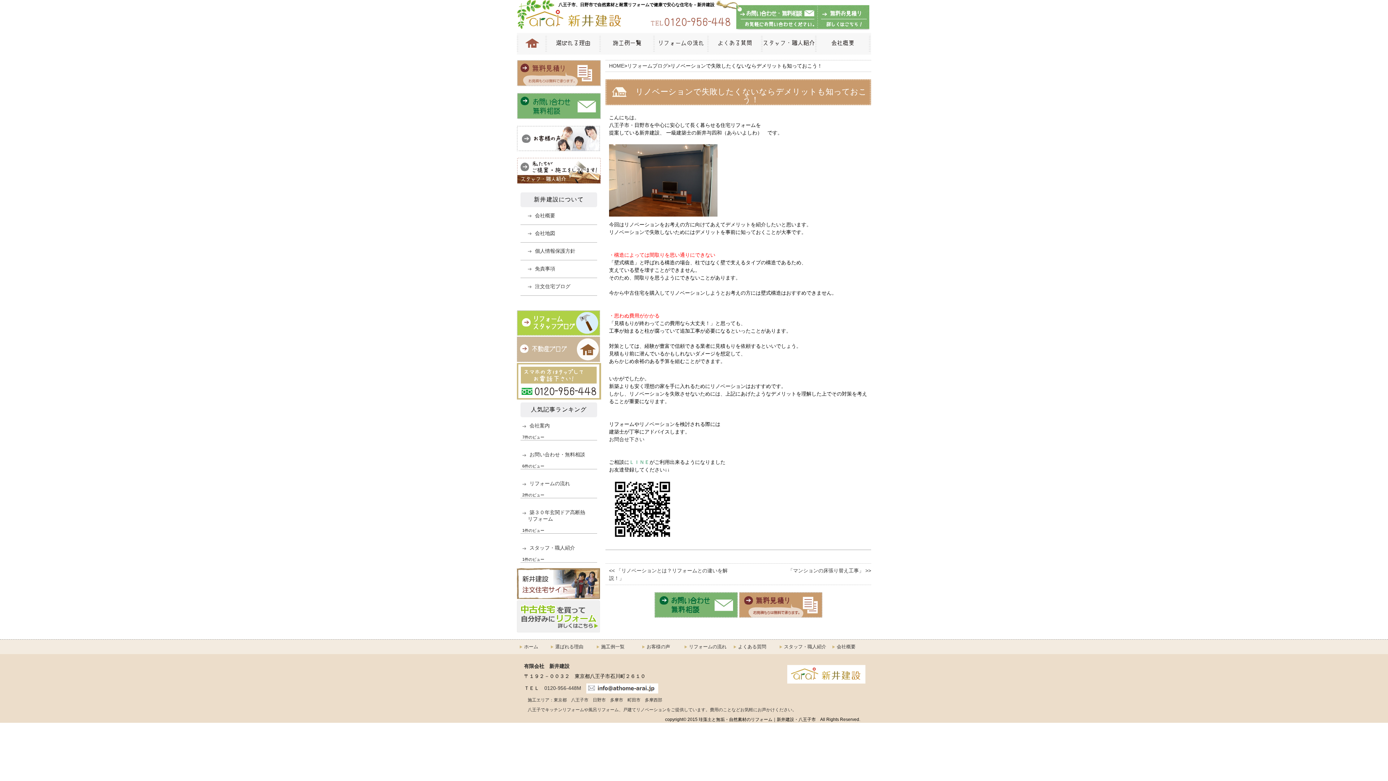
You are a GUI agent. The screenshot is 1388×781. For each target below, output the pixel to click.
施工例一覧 (626, 44)
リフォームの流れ (680, 44)
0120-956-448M (562, 688)
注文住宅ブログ (552, 286)
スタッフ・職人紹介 (788, 44)
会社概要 (843, 44)
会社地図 (545, 233)
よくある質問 (734, 44)
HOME (531, 44)
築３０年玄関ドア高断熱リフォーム (556, 515)
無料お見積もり (842, 18)
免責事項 (545, 269)
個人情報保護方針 (555, 251)
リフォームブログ (647, 66)
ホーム (531, 646)
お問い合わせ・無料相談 (777, 18)
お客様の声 (658, 646)
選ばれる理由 (572, 44)
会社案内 (540, 425)
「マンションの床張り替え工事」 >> (829, 570)
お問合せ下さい (626, 439)
